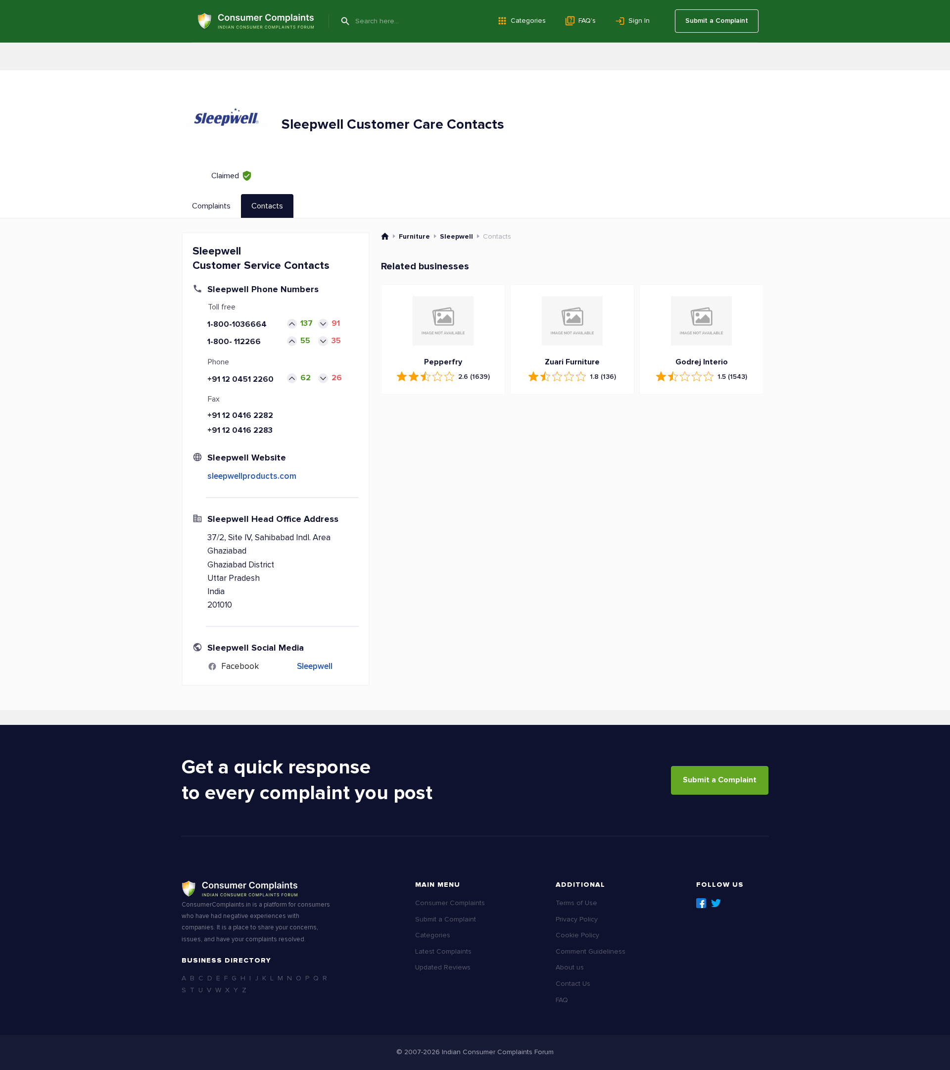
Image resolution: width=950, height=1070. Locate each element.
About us (570, 967)
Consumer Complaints (450, 903)
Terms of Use (576, 903)
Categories (528, 20)
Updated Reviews (443, 967)
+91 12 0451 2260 (240, 379)
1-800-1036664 (237, 324)
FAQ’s (587, 20)
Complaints (211, 206)
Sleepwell (314, 666)
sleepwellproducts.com (251, 476)
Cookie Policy (577, 935)
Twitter (716, 903)
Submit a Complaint (716, 20)
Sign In (639, 20)
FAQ (562, 1000)
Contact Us (573, 983)
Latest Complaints (443, 951)
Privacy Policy (577, 919)
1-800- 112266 (234, 342)
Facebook (701, 903)
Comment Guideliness (590, 951)
